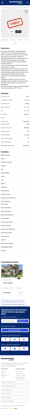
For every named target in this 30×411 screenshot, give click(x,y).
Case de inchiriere (6, 397)
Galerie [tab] (11, 31)
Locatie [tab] (18, 31)
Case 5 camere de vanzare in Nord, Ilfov (13, 304)
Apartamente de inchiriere (8, 386)
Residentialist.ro (16, 2)
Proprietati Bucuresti (7, 389)
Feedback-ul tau (5, 375)
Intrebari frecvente (20, 379)
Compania (3, 371)
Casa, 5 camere (8, 283)
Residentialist (7, 359)
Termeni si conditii (20, 375)
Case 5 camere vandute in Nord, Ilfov (12, 301)
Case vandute (6, 7)
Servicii (2, 373)
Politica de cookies (20, 377)
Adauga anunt (19, 373)
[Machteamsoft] (12, 408)
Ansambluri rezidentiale (8, 401)
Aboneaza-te (22, 321)
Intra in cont (19, 371)
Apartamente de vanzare (8, 382)
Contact (3, 377)
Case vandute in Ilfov (17, 7)
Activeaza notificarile (14, 330)
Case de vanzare (6, 393)
